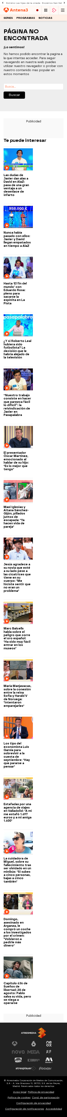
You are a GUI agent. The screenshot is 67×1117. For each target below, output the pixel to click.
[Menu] (62, 10)
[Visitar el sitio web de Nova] (18, 1052)
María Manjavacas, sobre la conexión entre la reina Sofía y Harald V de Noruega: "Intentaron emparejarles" (17, 695)
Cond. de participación (45, 1097)
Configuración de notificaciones (24, 1109)
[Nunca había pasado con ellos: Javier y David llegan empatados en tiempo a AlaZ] (18, 217)
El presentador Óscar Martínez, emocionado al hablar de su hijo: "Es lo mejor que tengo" (16, 461)
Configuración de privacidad (33, 1103)
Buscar (14, 95)
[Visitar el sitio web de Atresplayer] (26, 1068)
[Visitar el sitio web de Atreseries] (49, 1052)
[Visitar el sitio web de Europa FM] (33, 1060)
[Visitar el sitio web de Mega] (33, 1052)
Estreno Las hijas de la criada (23, 3)
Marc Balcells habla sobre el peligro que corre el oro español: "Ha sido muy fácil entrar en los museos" (17, 638)
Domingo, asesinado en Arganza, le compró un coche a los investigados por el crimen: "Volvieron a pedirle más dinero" (17, 932)
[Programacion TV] (46, 10)
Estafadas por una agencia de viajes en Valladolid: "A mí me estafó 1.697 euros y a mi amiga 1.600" (18, 812)
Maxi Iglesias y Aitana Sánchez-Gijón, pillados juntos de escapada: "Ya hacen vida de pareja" (16, 516)
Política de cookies (19, 1097)
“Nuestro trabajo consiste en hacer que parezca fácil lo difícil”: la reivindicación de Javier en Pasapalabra (17, 405)
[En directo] (37, 10)
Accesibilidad (54, 1109)
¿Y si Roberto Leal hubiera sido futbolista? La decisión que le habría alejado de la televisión (17, 349)
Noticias (45, 18)
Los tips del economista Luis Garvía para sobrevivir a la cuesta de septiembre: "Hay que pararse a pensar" (17, 755)
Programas (25, 18)
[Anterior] (2, 3)
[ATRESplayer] (54, 10)
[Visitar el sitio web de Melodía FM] (49, 1060)
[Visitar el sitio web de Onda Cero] (18, 1060)
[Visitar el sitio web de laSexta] (33, 1043)
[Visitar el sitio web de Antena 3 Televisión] (18, 1043)
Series (8, 18)
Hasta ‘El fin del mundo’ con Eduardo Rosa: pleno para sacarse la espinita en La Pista (15, 293)
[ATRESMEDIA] (33, 1033)
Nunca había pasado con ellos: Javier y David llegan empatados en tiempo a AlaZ (17, 239)
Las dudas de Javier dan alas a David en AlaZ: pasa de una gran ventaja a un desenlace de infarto (16, 185)
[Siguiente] (64, 3)
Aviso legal (19, 1092)
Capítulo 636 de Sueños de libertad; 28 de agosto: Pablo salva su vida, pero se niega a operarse (17, 993)
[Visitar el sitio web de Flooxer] (45, 1068)
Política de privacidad (41, 1092)
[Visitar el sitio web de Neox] (49, 1043)
